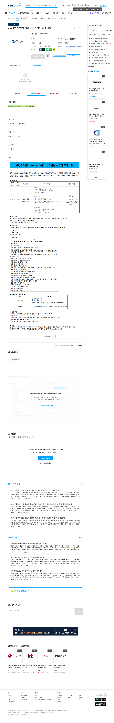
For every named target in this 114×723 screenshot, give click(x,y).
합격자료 (55, 93)
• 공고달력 (70, 695)
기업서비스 (103, 5)
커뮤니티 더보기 (91, 66)
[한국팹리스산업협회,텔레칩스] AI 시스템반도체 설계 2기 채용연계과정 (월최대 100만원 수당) (97, 140)
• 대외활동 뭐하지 (81, 697)
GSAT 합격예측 (51, 18)
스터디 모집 (36, 93)
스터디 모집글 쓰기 (45, 458)
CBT (33, 12)
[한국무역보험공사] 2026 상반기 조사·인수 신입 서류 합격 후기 (28, 543)
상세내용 (17, 93)
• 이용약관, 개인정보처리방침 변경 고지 (42, 699)
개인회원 (95, 5)
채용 (17, 18)
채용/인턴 (12, 13)
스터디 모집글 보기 (45, 463)
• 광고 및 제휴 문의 (24, 695)
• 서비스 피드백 (23, 699)
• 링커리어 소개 (11, 695)
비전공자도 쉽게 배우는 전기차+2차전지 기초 (96, 165)
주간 (95, 35)
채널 (62, 13)
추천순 (108, 35)
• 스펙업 (79, 695)
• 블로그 (69, 697)
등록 (79, 612)
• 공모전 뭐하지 (81, 699)
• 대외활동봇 (59, 695)
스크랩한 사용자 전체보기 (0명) (59, 56)
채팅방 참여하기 (37, 65)
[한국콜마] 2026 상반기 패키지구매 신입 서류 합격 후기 (26, 571)
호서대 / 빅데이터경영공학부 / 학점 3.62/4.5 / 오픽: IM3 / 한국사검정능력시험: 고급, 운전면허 (37, 518)
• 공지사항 (10, 697)
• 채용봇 (58, 699)
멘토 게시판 (55, 13)
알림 (75, 5)
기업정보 (23, 18)
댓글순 (103, 35)
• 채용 (9, 699)
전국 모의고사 (62, 18)
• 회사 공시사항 (11, 701)
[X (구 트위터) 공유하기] (43, 49)
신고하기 (80, 345)
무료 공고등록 (107, 13)
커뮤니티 (39, 13)
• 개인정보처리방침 (38, 697)
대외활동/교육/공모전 (23, 13)
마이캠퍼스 (69, 13)
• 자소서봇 (59, 701)
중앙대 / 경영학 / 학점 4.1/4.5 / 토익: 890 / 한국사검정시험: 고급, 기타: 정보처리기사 (34, 490)
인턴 (13, 18)
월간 (99, 35)
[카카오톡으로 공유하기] (54, 49)
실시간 (90, 35)
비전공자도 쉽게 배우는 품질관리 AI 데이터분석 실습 (96, 115)
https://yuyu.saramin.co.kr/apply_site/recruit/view (74, 46)
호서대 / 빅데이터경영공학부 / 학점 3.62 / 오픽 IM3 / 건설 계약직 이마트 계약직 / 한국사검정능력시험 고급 (41, 504)
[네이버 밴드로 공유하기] (50, 49)
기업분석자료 (33, 18)
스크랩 (81, 5)
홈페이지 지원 (38, 57)
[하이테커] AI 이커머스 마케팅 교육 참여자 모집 (96, 90)
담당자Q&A (73, 93)
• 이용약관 (36, 695)
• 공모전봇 (59, 697)
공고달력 (42, 18)
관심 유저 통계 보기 (73, 56)
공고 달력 (67, 5)
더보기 (80, 484)
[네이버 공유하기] (47, 49)
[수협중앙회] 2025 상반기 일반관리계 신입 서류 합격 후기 (27, 557)
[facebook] (40, 49)
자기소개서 (47, 13)
